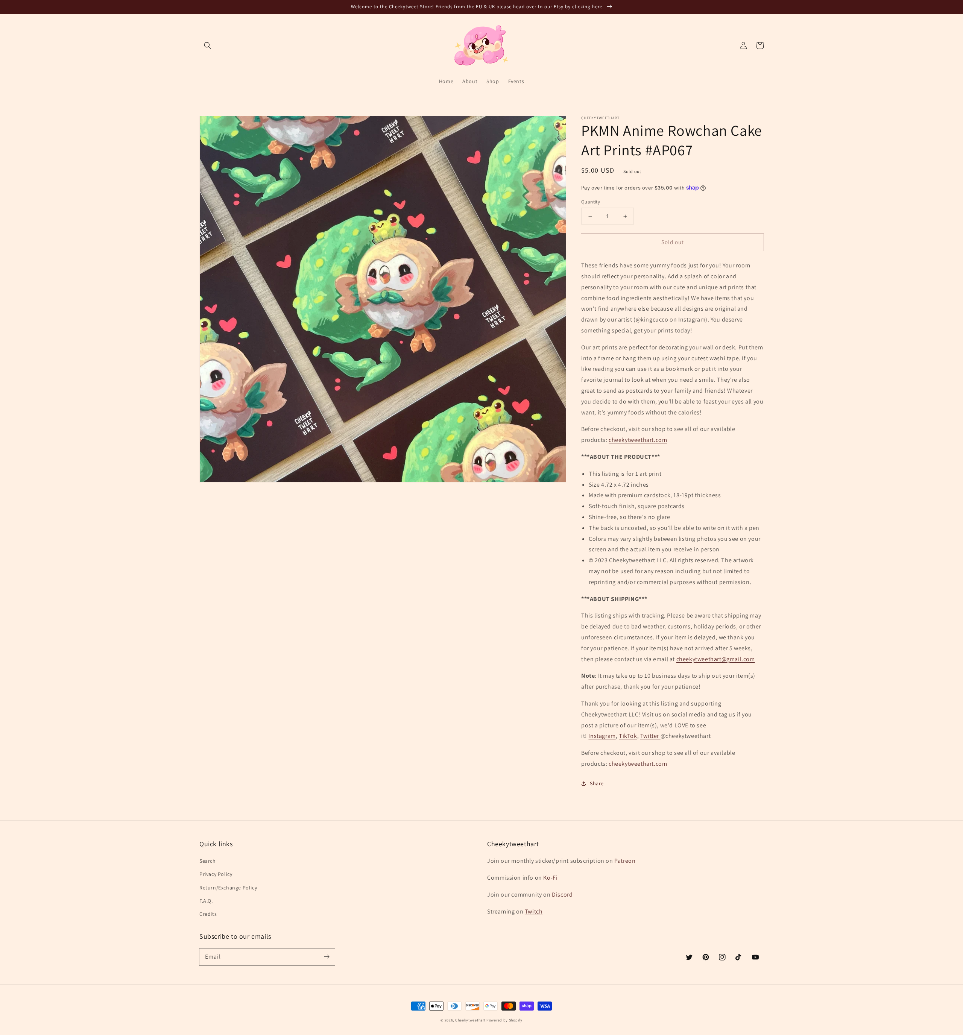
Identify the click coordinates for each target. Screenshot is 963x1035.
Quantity (590, 202)
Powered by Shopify (504, 1020)
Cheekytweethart (470, 1020)
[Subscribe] (326, 956)
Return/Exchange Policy (228, 887)
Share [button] (597, 783)
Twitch (534, 911)
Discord (562, 894)
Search (207, 860)
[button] (207, 45)
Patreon (624, 861)
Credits (208, 914)
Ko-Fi (550, 878)
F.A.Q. (206, 900)
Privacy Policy (215, 874)
